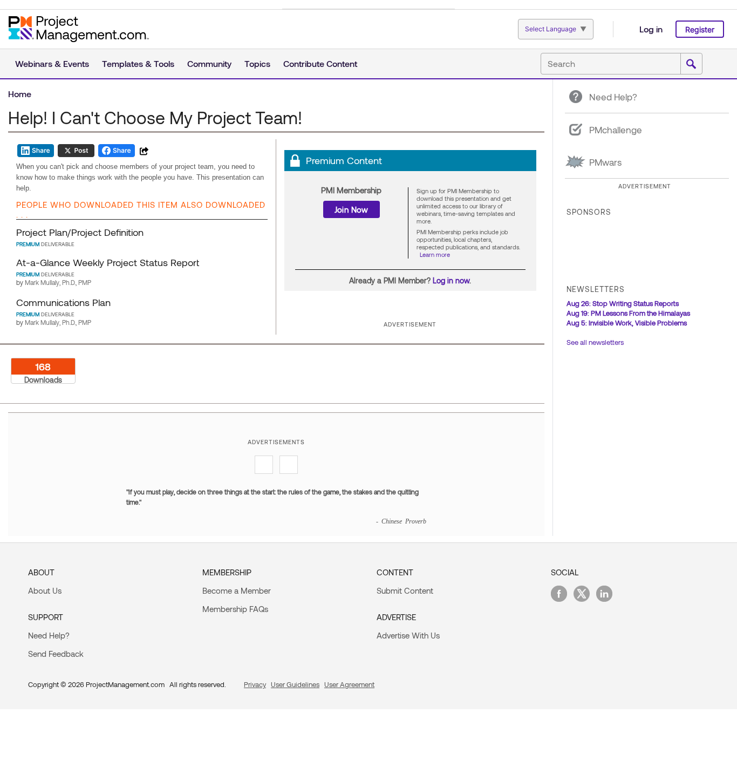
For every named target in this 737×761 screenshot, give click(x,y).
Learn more (435, 254)
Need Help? (49, 635)
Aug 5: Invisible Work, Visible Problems (627, 322)
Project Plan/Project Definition (80, 232)
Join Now (351, 209)
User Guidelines (295, 684)
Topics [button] (257, 63)
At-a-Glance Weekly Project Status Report (107, 262)
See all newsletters (595, 342)
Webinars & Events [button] (52, 63)
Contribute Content (320, 63)
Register (699, 29)
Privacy (255, 684)
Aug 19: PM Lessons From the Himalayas (628, 313)
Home (19, 94)
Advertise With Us (408, 635)
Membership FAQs (235, 609)
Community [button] (209, 63)
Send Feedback (56, 653)
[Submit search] (691, 64)
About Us (45, 590)
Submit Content (405, 590)
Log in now (451, 280)
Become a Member (236, 590)
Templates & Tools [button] (138, 63)
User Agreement (349, 684)
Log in (651, 29)
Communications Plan (63, 302)
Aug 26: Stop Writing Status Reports (623, 303)
